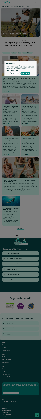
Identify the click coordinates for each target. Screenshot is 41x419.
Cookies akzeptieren (25, 73)
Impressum (8, 70)
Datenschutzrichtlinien (15, 70)
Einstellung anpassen (15, 73)
